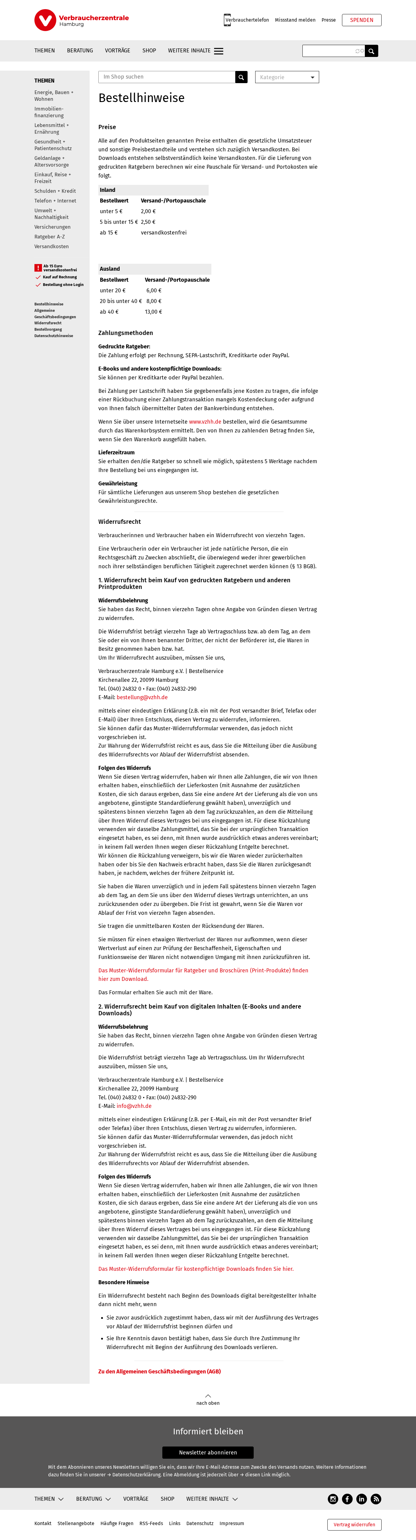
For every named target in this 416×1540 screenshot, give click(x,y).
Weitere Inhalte (189, 50)
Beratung (80, 50)
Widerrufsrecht (48, 323)
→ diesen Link (255, 1475)
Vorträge (117, 50)
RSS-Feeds (151, 1523)
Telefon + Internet (55, 201)
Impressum (232, 1523)
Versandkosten (51, 246)
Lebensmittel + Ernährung (51, 128)
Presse (329, 20)
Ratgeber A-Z (49, 237)
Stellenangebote (76, 1523)
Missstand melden (295, 20)
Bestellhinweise (48, 304)
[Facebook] (347, 1498)
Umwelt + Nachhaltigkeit (51, 213)
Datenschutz (199, 1523)
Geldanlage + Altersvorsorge (51, 161)
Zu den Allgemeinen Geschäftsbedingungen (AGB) (159, 1371)
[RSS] (376, 1498)
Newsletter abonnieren (208, 1452)
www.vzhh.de (205, 421)
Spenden (361, 20)
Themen (44, 50)
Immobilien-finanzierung (49, 112)
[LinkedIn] (361, 1498)
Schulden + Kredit (55, 191)
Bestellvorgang (48, 329)
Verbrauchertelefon (247, 20)
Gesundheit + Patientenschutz (53, 145)
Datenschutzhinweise (53, 335)
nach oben (208, 1403)
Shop (149, 50)
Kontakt (42, 1523)
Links (174, 1523)
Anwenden (371, 51)
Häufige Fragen (116, 1523)
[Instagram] (333, 1498)
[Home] (81, 20)
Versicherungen (52, 227)
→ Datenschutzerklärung (133, 1475)
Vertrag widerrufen (354, 1525)
